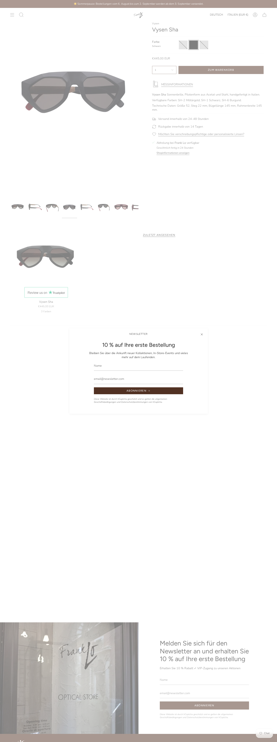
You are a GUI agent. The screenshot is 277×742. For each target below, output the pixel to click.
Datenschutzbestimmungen (134, 402)
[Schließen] (202, 334)
